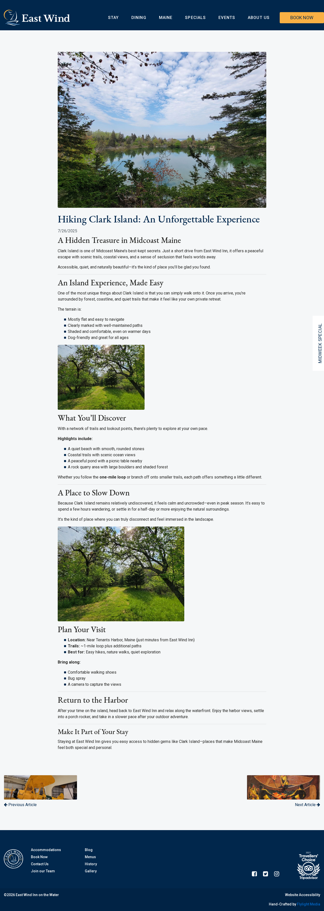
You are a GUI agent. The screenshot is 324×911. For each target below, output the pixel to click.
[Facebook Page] (254, 874)
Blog (89, 850)
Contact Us (40, 864)
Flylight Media (308, 904)
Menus (90, 857)
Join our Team (43, 871)
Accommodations (46, 850)
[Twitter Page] (265, 874)
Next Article (306, 804)
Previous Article (22, 804)
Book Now (39, 857)
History (91, 864)
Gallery (91, 871)
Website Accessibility (302, 895)
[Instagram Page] (276, 874)
